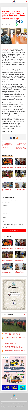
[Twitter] (14, 138)
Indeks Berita (4, 407)
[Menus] (2, 1)
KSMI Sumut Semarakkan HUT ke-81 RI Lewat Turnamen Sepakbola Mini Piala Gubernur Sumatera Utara (13, 347)
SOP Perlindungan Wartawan (8, 406)
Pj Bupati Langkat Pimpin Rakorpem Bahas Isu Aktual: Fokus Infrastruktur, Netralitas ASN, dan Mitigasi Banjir (21, 146)
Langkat (4, 24)
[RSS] (17, 138)
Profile (3, 405)
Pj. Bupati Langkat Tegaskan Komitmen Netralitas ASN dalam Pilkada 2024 (7, 144)
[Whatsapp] (17, 24)
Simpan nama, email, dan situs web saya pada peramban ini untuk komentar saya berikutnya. (12, 226)
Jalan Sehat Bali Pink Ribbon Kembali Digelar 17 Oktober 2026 (13, 342)
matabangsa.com (7, 49)
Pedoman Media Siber (17, 405)
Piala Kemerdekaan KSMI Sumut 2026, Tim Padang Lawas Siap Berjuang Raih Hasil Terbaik (14, 351)
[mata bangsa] (14, 1)
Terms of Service (20, 406)
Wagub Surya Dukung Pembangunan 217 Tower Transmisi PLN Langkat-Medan (20, 190)
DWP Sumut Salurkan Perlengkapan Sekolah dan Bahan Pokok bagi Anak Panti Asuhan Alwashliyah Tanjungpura (20, 166)
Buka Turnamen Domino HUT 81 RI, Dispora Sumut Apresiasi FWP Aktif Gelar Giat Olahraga (14, 338)
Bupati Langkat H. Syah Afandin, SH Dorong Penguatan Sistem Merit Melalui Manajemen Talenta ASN (7, 190)
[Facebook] (11, 138)
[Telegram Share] (22, 21)
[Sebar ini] (17, 21)
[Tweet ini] (19, 21)
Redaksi (9, 405)
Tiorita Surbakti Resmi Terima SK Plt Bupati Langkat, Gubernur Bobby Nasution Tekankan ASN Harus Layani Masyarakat (7, 178)
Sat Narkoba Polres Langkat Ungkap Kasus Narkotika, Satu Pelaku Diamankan (20, 178)
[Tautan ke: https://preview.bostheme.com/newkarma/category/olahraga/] (25, 315)
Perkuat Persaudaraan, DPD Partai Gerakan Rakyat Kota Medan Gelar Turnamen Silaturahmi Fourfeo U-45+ (13, 334)
